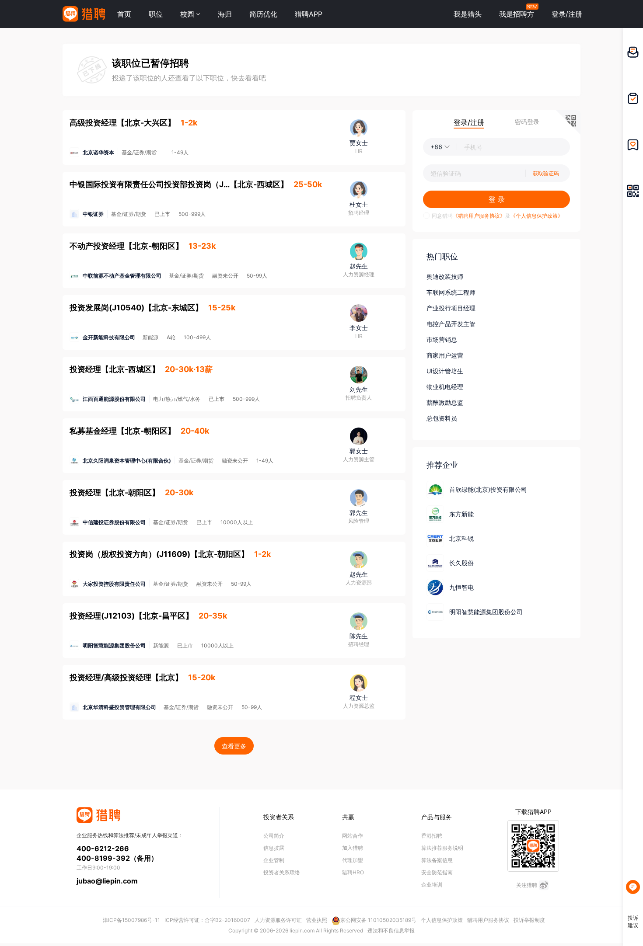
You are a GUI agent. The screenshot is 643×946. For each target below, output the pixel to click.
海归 (225, 14)
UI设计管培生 (444, 371)
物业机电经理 (444, 386)
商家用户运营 (444, 355)
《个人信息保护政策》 (536, 215)
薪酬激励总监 (444, 402)
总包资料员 (441, 418)
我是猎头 (468, 14)
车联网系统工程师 (450, 292)
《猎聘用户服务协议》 (479, 215)
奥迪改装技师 (444, 276)
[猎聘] (84, 14)
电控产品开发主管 (450, 323)
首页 (124, 14)
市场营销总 (441, 339)
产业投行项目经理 (450, 308)
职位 (156, 14)
